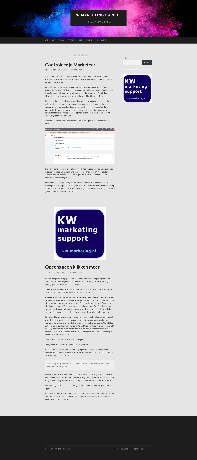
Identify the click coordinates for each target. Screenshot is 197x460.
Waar (61, 40)
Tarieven (89, 40)
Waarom (71, 40)
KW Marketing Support (98, 15)
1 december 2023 (52, 272)
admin (65, 70)
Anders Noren (137, 449)
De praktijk (102, 40)
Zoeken (125, 58)
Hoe (80, 40)
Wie (46, 40)
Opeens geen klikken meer (72, 267)
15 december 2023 (52, 70)
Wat (53, 40)
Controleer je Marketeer (70, 64)
